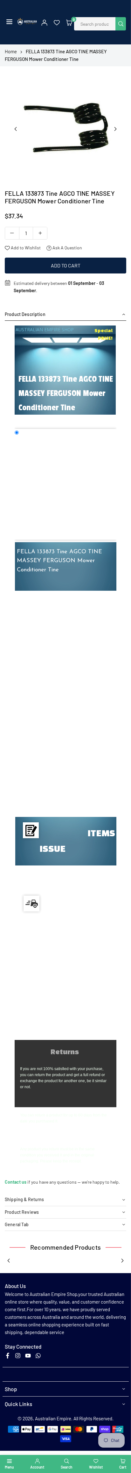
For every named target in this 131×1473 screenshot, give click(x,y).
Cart (122, 1467)
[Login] (44, 22)
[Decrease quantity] (12, 233)
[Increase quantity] (40, 233)
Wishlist (96, 1467)
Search (66, 1467)
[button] (9, 22)
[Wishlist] (57, 22)
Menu (9, 1467)
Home (11, 51)
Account (37, 1467)
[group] (65, 127)
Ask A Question (67, 247)
